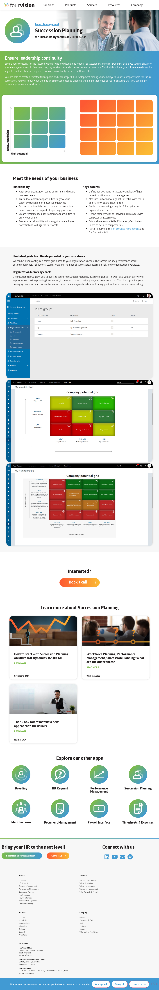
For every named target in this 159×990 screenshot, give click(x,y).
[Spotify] (130, 856)
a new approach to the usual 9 (36, 723)
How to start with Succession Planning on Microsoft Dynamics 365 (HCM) (41, 655)
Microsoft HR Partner (87, 920)
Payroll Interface (99, 822)
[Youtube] (114, 856)
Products (70, 5)
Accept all (101, 984)
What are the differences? (115, 657)
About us (83, 917)
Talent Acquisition (86, 883)
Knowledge (23, 920)
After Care (23, 935)
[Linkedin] (107, 856)
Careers (82, 929)
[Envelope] (122, 856)
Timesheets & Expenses (138, 822)
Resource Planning (26, 904)
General (22, 917)
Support (22, 932)
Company (137, 5)
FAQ (81, 923)
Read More (20, 663)
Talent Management (47, 24)
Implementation (25, 923)
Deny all (119, 984)
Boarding (21, 788)
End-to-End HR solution (88, 880)
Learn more (139, 984)
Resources (114, 5)
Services (92, 5)
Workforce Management (89, 889)
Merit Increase (21, 822)
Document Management (60, 822)
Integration (23, 926)
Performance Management (125, 229)
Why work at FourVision (89, 932)
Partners (83, 926)
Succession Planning (138, 788)
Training (22, 929)
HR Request (60, 788)
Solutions (48, 5)
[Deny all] (154, 984)
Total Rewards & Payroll (89, 892)
